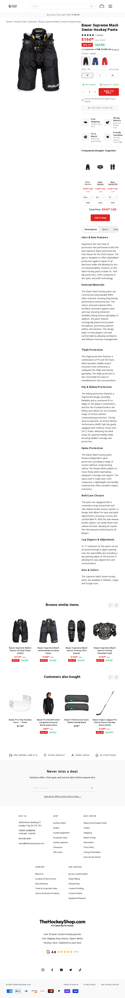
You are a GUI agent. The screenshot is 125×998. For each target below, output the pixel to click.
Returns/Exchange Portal (95, 823)
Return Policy (90, 837)
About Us (39, 873)
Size (86, 69)
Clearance (57, 847)
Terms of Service (71, 984)
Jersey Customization (78, 873)
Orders (87, 827)
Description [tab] (91, 229)
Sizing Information (92, 852)
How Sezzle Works (92, 857)
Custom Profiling (76, 888)
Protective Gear (60, 837)
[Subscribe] (90, 788)
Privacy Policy (89, 984)
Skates (56, 827)
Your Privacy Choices (110, 984)
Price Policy (89, 847)
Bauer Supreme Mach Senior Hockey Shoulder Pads (100, 183)
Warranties (89, 842)
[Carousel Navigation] (113, 605)
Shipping (88, 832)
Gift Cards (57, 852)
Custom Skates (75, 893)
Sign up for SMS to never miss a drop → (62, 796)
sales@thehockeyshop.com (31, 843)
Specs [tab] (105, 229)
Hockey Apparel (60, 842)
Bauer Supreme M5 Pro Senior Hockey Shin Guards (112, 183)
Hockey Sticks (59, 823)
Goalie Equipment (61, 832)
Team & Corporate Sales (46, 888)
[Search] (91, 6)
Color (89, 53)
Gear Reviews (41, 883)
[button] (88, 35)
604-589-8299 (25, 838)
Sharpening (74, 883)
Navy (95, 61)
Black (86, 61)
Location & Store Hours (45, 878)
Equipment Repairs (77, 898)
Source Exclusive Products (47, 893)
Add (88, 202)
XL (113, 75)
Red (104, 61)
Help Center (90, 816)
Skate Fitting (74, 878)
